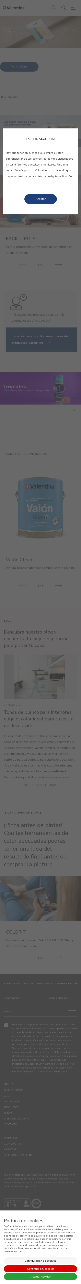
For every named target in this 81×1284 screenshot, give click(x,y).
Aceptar (41, 199)
